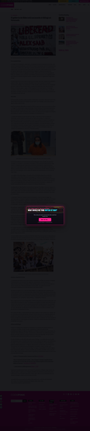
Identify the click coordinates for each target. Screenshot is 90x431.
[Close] (62, 208)
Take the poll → (45, 219)
